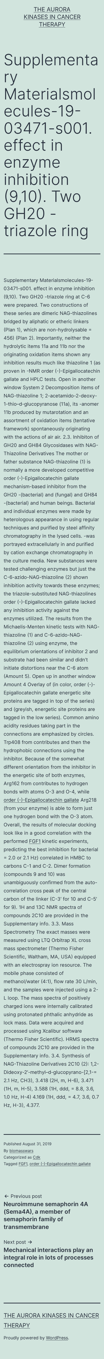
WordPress (57, 1337)
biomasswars (21, 1150)
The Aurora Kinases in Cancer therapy (52, 17)
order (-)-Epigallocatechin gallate (41, 800)
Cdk (36, 1157)
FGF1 (35, 841)
